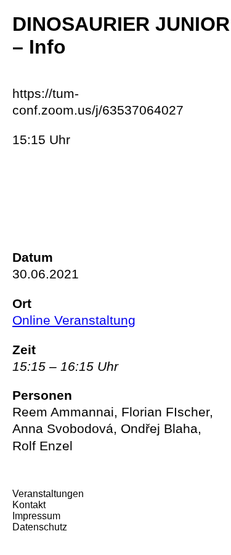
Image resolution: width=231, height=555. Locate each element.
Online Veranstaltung (74, 320)
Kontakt (29, 505)
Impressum (36, 516)
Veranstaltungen (48, 493)
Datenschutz (39, 527)
